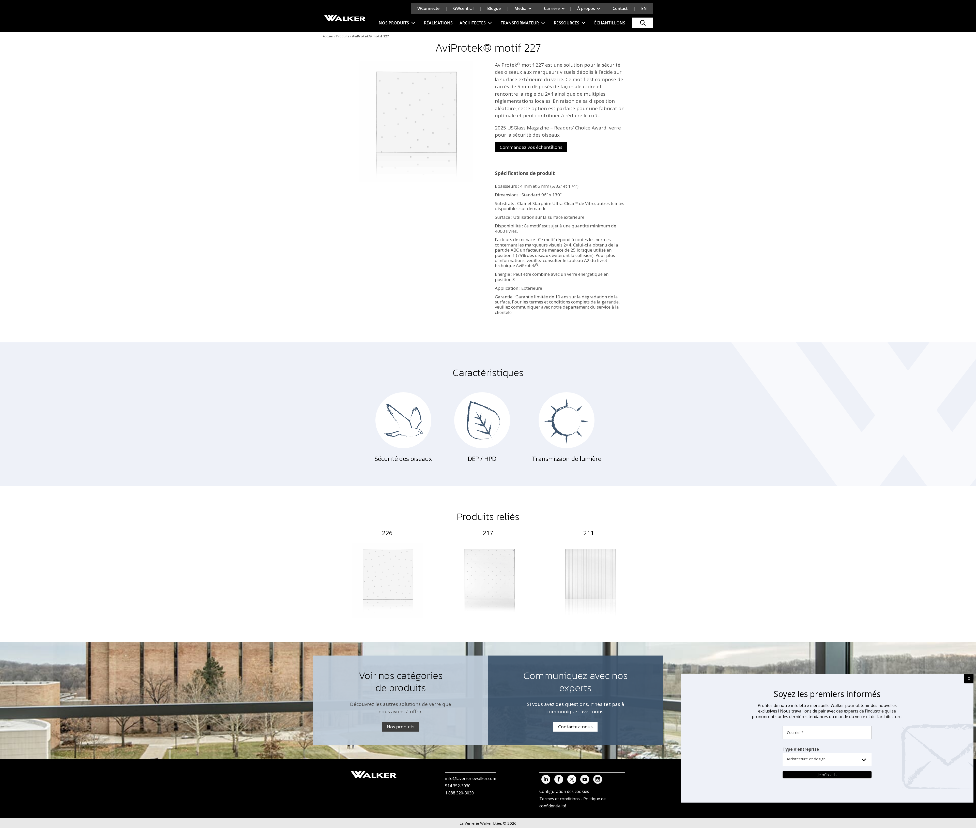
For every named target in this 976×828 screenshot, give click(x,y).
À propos (586, 8)
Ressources (566, 23)
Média (520, 8)
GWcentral (463, 8)
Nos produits (394, 23)
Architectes (473, 23)
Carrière (552, 8)
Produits (342, 36)
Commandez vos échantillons (531, 147)
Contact (620, 8)
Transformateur (520, 23)
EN (644, 8)
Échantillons (609, 23)
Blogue (494, 8)
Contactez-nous (575, 726)
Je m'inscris (827, 774)
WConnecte (428, 8)
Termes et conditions (559, 799)
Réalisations (438, 23)
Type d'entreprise (801, 749)
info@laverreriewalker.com (470, 778)
